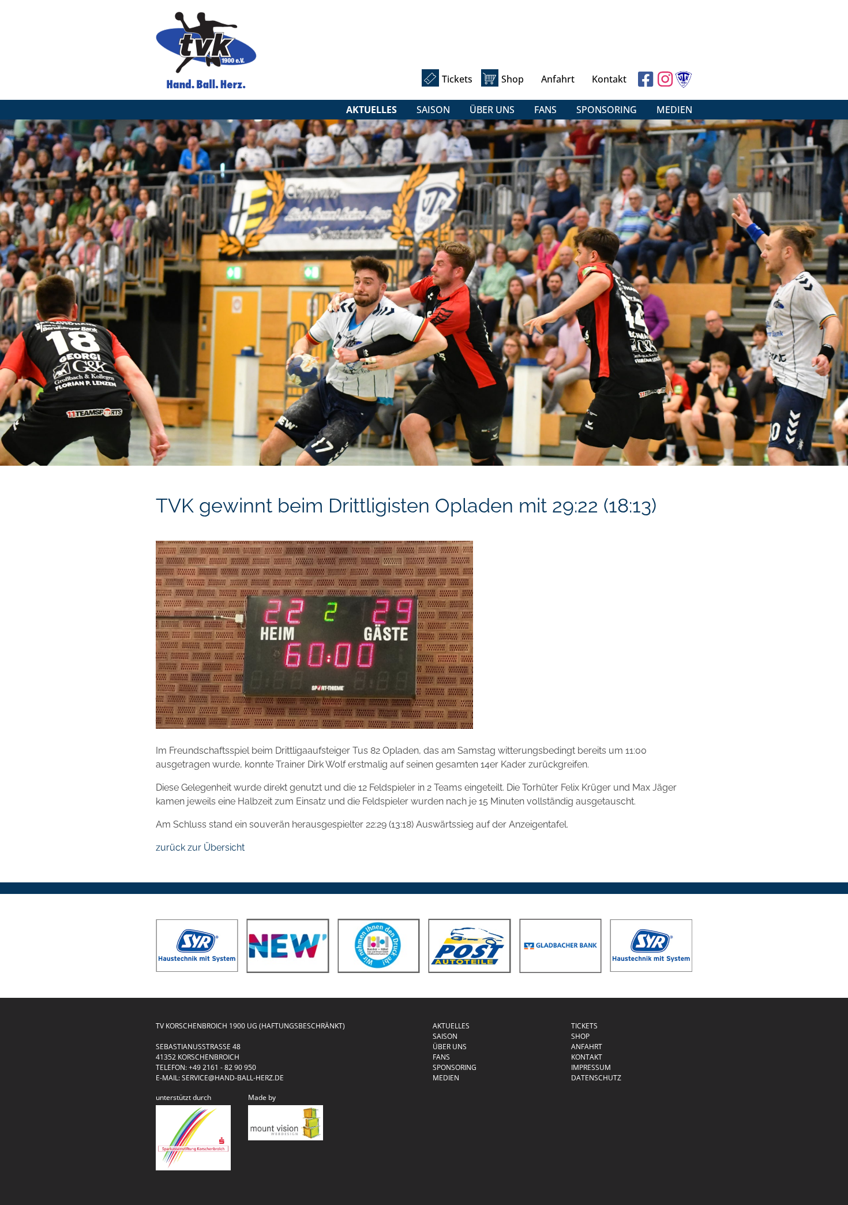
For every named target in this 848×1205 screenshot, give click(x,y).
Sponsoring (606, 109)
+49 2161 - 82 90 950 (222, 1067)
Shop (512, 79)
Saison (433, 109)
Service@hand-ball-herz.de (233, 1078)
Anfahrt (558, 79)
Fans (545, 109)
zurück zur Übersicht (200, 847)
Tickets (457, 79)
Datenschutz (596, 1078)
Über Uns (492, 109)
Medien (674, 109)
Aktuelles (371, 109)
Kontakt (609, 79)
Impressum (591, 1067)
